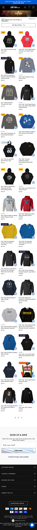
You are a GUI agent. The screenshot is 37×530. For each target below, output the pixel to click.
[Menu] (3, 7)
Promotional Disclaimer (18, 457)
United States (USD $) (17, 503)
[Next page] (21, 418)
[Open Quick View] (15, 45)
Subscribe (18, 450)
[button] (25, 7)
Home (3, 18)
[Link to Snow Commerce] (18, 522)
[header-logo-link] (15, 7)
